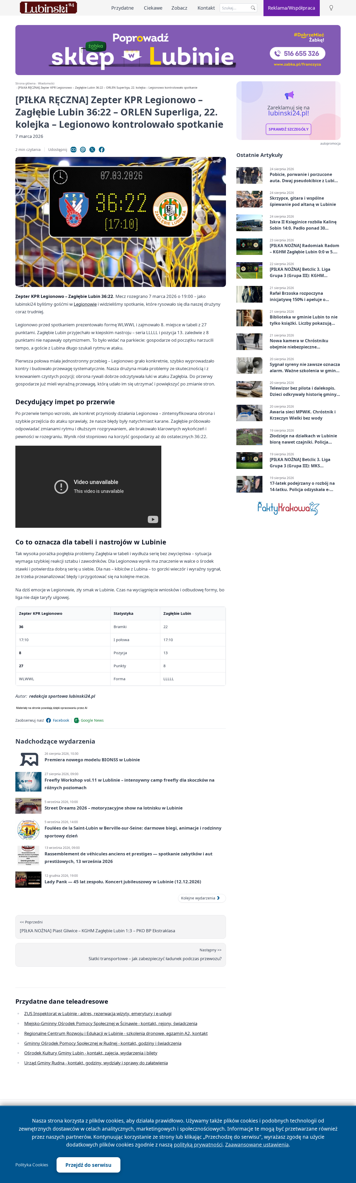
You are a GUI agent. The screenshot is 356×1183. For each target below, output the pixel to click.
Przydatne (122, 7)
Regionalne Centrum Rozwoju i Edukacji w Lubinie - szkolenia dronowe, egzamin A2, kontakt (116, 1033)
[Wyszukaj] (253, 8)
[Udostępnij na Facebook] (102, 149)
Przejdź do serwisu (88, 1164)
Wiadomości (46, 83)
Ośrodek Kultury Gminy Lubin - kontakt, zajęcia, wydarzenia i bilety (90, 1053)
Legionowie (85, 304)
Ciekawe (153, 7)
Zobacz (179, 7)
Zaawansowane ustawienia (257, 1144)
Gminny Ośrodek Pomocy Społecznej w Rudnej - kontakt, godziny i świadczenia (102, 1043)
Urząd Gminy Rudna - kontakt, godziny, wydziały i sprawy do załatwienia (96, 1063)
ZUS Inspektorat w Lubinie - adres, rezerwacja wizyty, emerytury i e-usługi (97, 1013)
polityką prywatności (198, 1144)
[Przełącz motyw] (331, 8)
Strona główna (25, 83)
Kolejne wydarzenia (198, 898)
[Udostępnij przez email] (83, 149)
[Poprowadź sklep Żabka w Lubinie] (178, 50)
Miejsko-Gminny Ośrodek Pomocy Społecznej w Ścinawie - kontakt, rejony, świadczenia (110, 1023)
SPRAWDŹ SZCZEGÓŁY (289, 129)
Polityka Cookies (31, 1164)
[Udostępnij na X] (92, 149)
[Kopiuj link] (73, 149)
